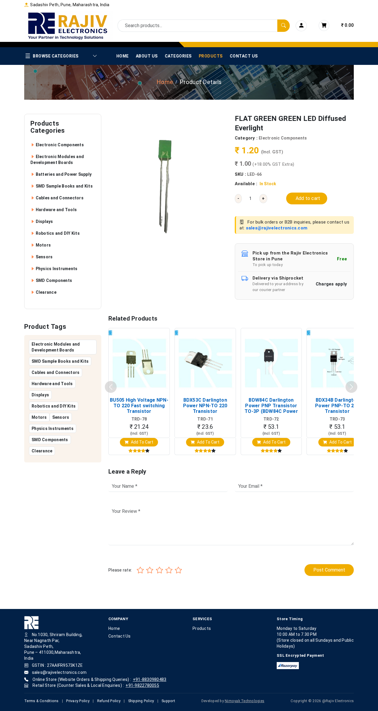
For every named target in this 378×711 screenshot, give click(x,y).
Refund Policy (108, 701)
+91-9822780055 (142, 685)
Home (122, 56)
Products (211, 56)
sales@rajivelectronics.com (277, 228)
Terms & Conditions (41, 701)
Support (168, 701)
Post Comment (329, 570)
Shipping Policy (141, 701)
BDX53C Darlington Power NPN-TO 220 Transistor (205, 405)
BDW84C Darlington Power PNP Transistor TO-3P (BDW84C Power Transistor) (271, 405)
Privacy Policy (77, 701)
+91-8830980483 (150, 679)
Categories (178, 56)
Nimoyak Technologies (244, 701)
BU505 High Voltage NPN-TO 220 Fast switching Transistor (139, 405)
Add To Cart (141, 442)
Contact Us (244, 56)
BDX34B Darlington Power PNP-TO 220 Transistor (337, 405)
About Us (147, 56)
